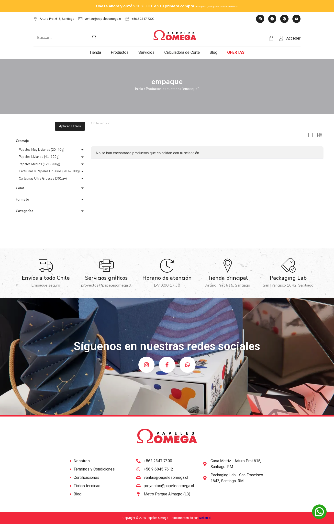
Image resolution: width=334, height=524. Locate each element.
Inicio (139, 88)
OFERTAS (236, 52)
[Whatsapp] (187, 365)
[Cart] (273, 38)
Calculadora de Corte (182, 52)
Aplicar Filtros (70, 126)
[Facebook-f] (167, 365)
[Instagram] (146, 365)
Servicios (146, 52)
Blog (213, 52)
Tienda (95, 52)
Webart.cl (205, 518)
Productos (120, 52)
